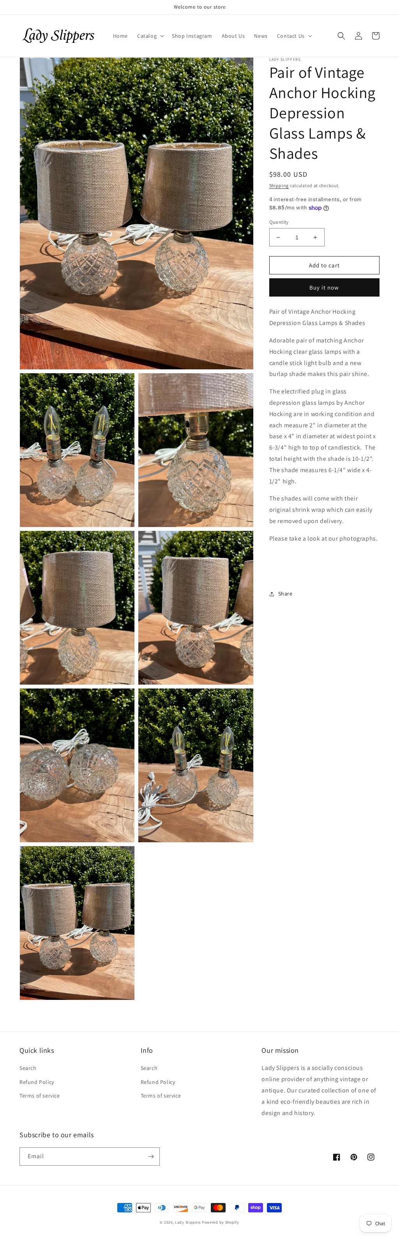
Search (28, 1067)
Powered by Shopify (220, 1222)
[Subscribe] (150, 1156)
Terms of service (39, 1095)
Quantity (279, 222)
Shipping (279, 185)
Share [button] (285, 593)
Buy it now (324, 287)
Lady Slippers (188, 1222)
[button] (149, 36)
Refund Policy (36, 1081)
